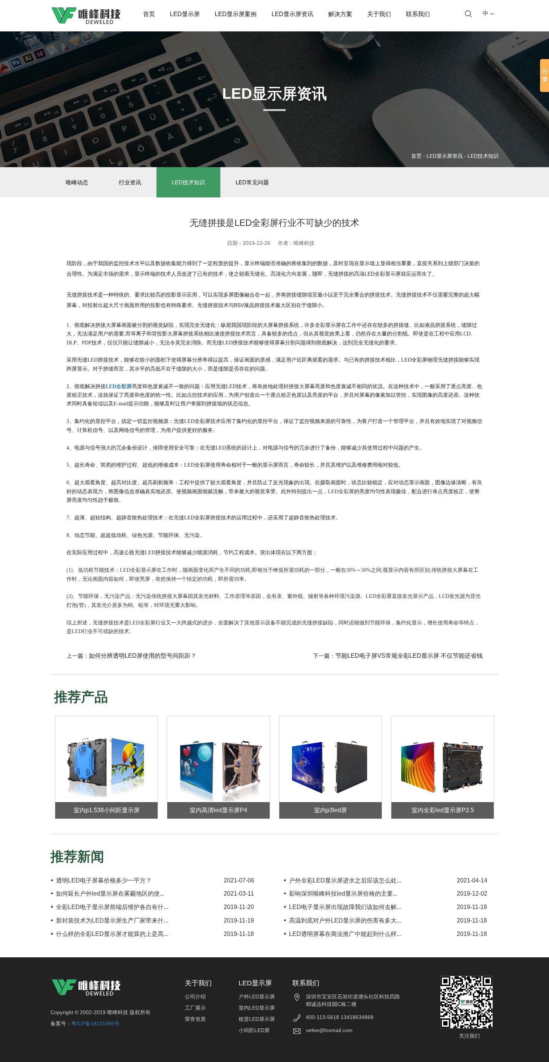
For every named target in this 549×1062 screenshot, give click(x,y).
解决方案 (340, 14)
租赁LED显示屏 (257, 1019)
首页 (149, 14)
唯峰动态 (77, 182)
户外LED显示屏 (257, 997)
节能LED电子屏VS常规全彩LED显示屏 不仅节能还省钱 (409, 656)
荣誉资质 (195, 1019)
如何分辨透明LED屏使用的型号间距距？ (142, 656)
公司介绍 (195, 997)
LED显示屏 (185, 14)
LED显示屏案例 (236, 14)
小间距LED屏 (254, 1030)
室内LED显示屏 (257, 1008)
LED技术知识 (483, 156)
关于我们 (379, 14)
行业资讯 (130, 182)
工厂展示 (195, 1008)
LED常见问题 (252, 182)
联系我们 (418, 14)
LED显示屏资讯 (292, 14)
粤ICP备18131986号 (95, 1023)
